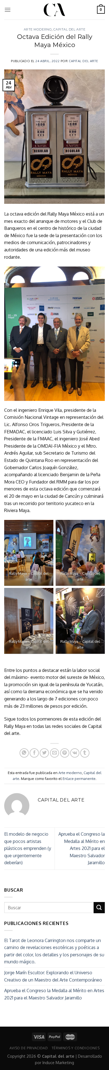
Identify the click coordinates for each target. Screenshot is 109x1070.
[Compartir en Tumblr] (84, 753)
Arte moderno (38, 29)
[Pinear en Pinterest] (64, 753)
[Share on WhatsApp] (24, 753)
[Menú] (7, 10)
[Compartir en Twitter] (44, 753)
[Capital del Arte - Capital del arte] (54, 10)
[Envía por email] (54, 753)
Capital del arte (69, 29)
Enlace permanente (79, 778)
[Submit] (99, 907)
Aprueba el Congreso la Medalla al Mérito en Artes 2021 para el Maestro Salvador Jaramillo (81, 848)
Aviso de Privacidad (29, 1048)
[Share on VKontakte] (74, 753)
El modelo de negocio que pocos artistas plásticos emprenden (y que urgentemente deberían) (27, 848)
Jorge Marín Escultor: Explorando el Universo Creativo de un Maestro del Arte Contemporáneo (53, 976)
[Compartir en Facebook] (34, 753)
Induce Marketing (58, 1062)
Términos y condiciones (75, 1048)
